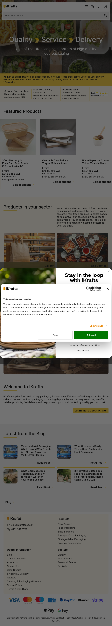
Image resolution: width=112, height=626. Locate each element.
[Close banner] (108, 289)
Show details (96, 326)
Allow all (91, 335)
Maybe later (84, 350)
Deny (55, 335)
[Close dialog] (109, 271)
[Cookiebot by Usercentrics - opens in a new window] (88, 289)
